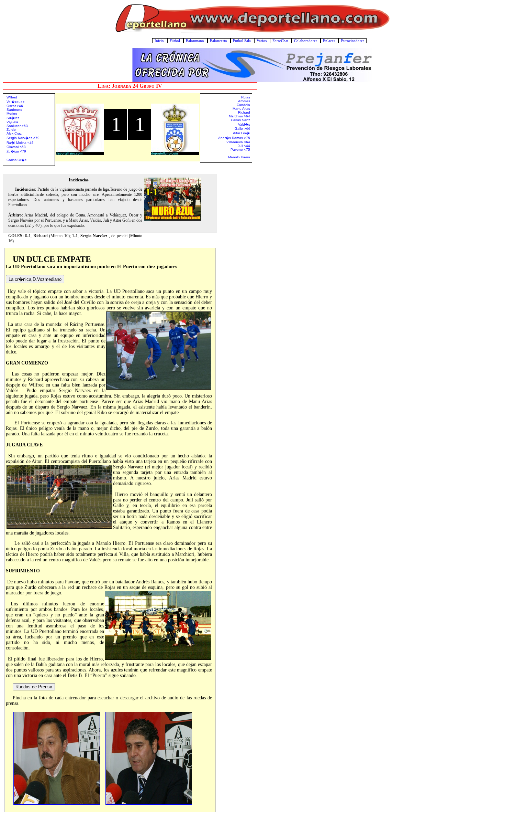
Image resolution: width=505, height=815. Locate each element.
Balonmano (195, 41)
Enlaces (329, 41)
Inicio (160, 41)
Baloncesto (219, 41)
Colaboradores (306, 41)
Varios (262, 41)
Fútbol (175, 41)
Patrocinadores (352, 41)
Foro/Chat (280, 41)
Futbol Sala (242, 41)
